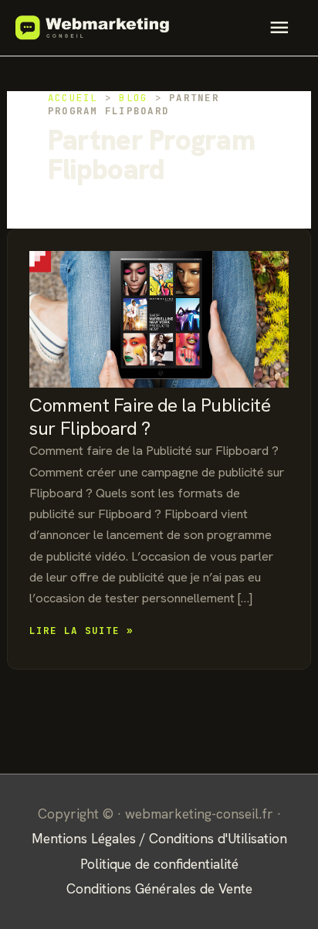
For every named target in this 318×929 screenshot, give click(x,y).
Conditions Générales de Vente (159, 888)
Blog (133, 97)
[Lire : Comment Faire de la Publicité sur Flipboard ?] (158, 311)
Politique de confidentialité (159, 864)
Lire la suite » (81, 631)
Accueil (73, 97)
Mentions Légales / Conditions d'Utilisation (159, 838)
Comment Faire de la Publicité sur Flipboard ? (149, 416)
